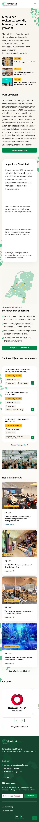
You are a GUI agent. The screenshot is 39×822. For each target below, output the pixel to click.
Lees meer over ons (19, 150)
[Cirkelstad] (9, 4)
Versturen (30, 796)
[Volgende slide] (23, 720)
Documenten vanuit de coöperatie (16, 765)
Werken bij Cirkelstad (11, 768)
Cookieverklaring (7, 811)
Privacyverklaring (7, 807)
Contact (6, 778)
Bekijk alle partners (18, 727)
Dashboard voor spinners (13, 772)
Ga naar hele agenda (18, 445)
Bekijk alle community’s (19, 348)
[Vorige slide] (16, 720)
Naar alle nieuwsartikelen (19, 671)
